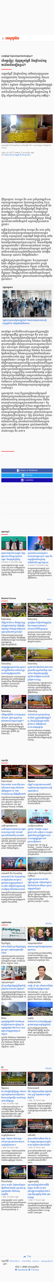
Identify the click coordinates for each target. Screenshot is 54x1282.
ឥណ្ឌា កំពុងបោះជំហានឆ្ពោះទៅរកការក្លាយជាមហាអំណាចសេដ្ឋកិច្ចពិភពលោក (12, 1142)
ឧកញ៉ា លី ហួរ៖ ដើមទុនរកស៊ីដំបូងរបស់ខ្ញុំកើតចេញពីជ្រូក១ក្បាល (40, 987)
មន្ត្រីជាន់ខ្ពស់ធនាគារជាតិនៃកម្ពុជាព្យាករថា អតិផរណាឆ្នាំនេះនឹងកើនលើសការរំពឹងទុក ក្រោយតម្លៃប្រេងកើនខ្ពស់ (40, 883)
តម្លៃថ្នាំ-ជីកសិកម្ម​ (20, 155)
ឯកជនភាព (35, 1261)
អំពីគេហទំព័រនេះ (15, 1261)
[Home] (13, 38)
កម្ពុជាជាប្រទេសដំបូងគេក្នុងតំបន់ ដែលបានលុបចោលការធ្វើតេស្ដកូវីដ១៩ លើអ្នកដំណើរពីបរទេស (24, 321)
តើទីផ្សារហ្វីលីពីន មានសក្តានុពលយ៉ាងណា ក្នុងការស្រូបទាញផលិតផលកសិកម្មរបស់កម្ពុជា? (13, 718)
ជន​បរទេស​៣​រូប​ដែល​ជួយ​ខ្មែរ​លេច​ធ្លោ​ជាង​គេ (40, 948)
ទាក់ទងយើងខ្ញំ (26, 1261)
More (49, 599)
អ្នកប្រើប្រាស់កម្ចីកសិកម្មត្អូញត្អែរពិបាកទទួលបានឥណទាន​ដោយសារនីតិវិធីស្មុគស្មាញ (39, 626)
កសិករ (28, 155)
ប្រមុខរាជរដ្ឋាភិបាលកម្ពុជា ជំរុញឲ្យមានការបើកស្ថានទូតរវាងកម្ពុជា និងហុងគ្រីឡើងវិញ (13, 556)
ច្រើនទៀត (49, 924)
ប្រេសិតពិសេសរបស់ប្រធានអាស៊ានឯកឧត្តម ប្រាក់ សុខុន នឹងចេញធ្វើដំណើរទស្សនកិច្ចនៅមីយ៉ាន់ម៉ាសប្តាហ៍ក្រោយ (40, 557)
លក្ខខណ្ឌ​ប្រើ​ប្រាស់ (47, 1261)
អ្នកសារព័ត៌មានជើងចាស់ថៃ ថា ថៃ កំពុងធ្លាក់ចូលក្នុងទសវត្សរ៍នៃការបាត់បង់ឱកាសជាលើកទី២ (39, 1142)
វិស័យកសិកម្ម (9, 155)
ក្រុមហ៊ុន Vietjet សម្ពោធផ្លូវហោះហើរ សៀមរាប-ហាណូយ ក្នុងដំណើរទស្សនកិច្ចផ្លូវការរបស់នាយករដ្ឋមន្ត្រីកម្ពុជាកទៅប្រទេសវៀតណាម (40, 835)
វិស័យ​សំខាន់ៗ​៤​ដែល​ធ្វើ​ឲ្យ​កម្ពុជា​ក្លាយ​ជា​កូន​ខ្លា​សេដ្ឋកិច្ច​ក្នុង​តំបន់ (40, 1023)
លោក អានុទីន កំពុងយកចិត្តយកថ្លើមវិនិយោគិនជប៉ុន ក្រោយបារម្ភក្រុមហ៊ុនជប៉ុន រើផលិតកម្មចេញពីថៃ (13, 1189)
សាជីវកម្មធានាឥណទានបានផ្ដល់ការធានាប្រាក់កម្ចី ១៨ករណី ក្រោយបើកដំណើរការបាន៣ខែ (13, 832)
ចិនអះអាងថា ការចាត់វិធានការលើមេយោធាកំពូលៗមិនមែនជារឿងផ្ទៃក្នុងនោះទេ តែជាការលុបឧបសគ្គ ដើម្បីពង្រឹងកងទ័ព (13, 789)
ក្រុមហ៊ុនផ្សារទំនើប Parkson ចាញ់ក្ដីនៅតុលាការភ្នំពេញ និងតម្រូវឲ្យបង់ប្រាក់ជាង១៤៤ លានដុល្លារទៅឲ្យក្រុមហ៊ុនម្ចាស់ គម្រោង (13, 1028)
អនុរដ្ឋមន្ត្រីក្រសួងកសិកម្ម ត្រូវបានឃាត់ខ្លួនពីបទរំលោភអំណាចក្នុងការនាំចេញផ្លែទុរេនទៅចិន (13, 670)
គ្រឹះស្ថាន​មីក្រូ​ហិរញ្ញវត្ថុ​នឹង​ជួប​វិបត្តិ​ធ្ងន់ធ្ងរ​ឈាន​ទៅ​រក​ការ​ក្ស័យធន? (13, 987)
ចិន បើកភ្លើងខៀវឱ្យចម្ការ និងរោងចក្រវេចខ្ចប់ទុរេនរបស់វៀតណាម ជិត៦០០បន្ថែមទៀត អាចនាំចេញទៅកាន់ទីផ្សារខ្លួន (13, 1096)
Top (28, 1256)
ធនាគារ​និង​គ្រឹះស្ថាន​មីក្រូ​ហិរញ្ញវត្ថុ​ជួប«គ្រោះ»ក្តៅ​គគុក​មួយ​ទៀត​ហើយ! (13, 950)
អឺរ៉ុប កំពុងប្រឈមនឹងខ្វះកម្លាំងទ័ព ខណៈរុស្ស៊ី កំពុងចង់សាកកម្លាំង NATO (40, 1094)
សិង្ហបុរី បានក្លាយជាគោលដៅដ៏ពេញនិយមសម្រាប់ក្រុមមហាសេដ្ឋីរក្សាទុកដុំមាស (40, 788)
